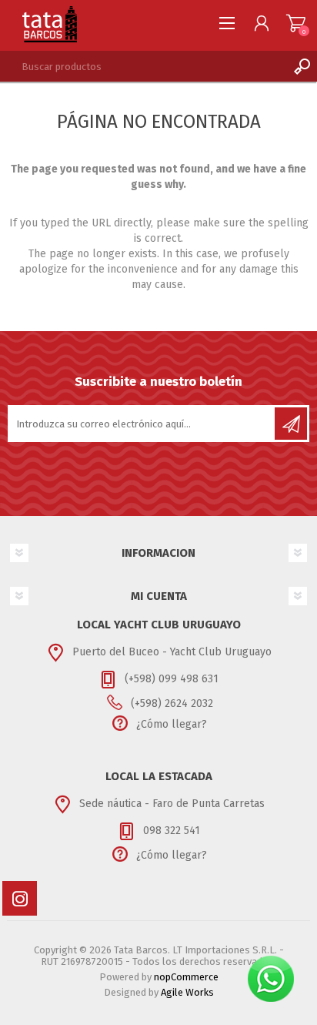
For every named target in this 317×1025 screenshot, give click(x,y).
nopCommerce (186, 977)
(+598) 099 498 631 (172, 678)
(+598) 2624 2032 (172, 703)
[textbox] (143, 66)
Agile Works (187, 992)
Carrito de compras (296, 23)
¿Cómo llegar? (171, 724)
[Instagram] (19, 898)
